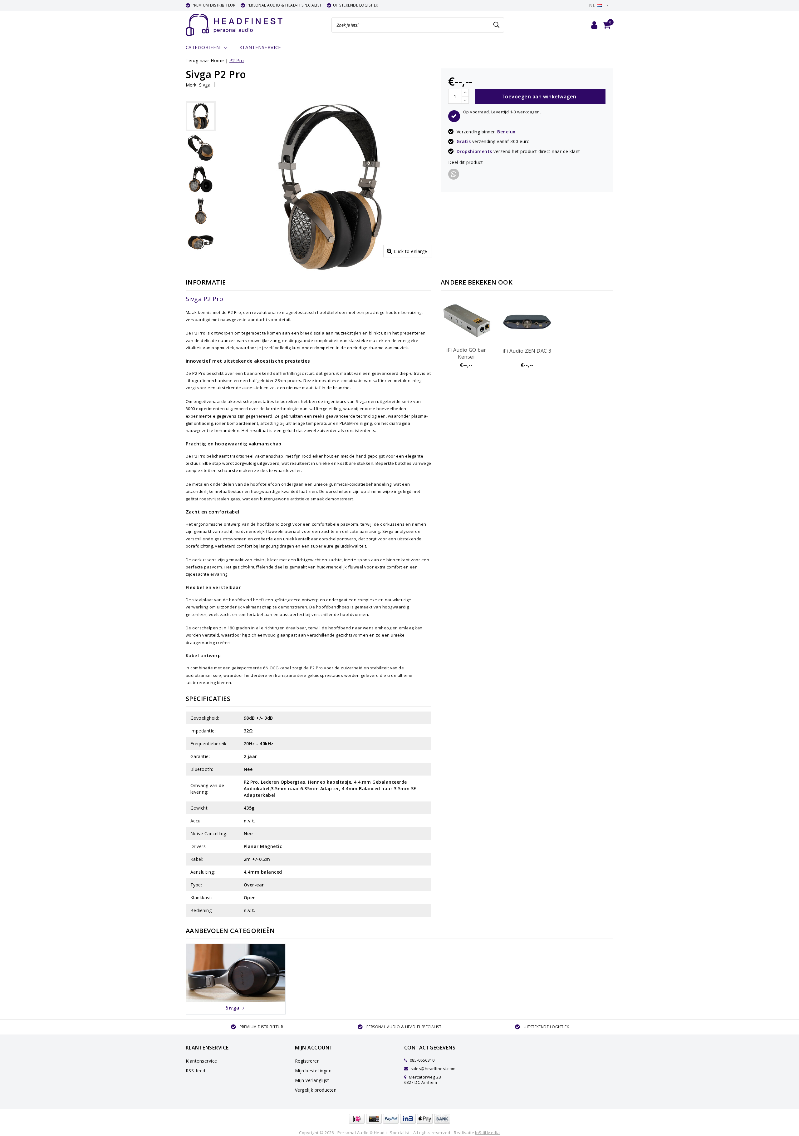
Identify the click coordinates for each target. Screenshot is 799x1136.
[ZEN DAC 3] (526, 320)
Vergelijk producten (315, 1090)
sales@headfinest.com (433, 1068)
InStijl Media (487, 1132)
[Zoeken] (496, 25)
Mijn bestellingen (313, 1071)
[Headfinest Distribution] (234, 25)
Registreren (307, 1061)
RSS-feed (195, 1071)
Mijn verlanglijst (312, 1080)
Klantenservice (201, 1061)
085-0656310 (421, 1060)
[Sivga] (235, 972)
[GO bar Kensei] (466, 320)
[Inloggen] (594, 25)
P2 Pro (236, 60)
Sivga (204, 85)
